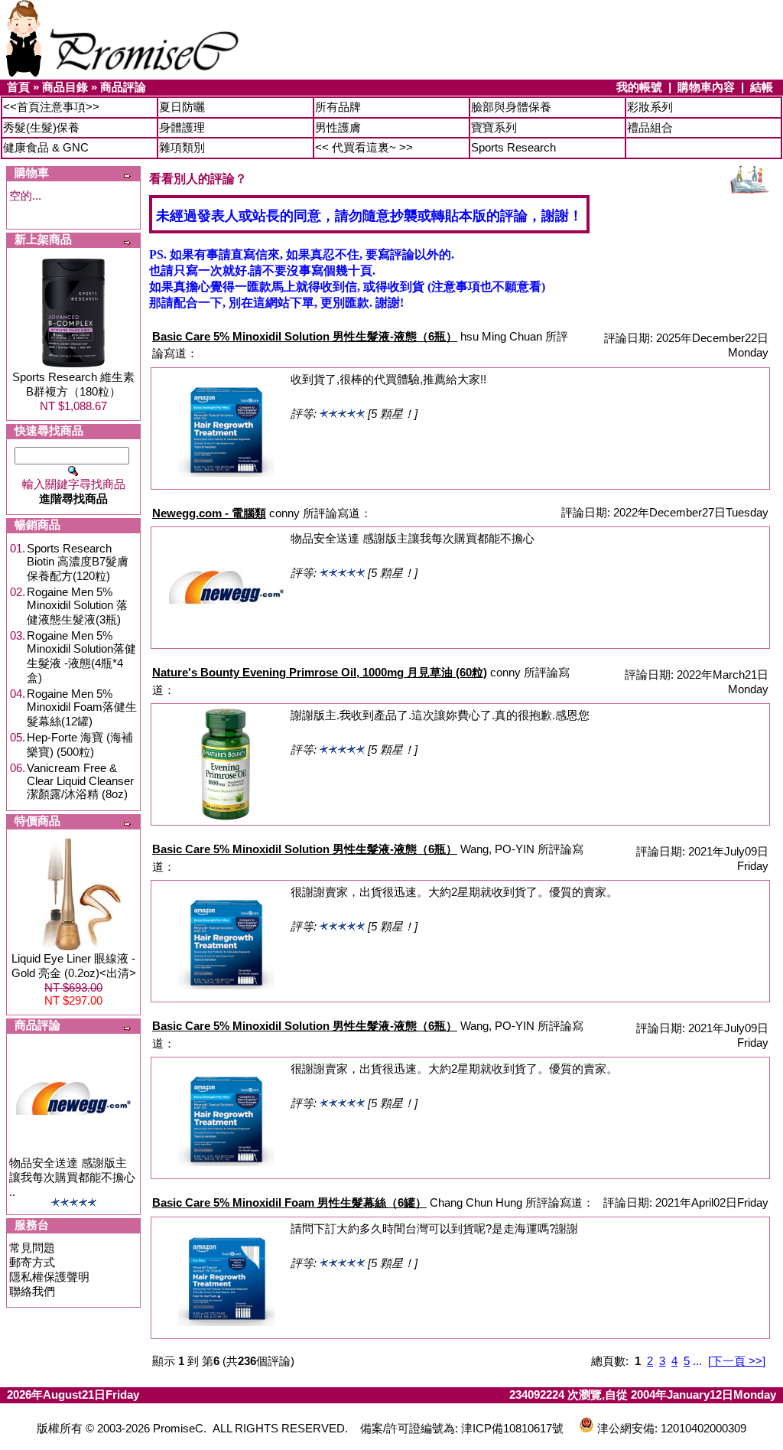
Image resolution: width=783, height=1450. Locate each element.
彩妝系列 (650, 106)
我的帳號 (639, 86)
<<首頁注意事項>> (51, 106)
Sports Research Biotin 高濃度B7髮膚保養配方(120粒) (77, 562)
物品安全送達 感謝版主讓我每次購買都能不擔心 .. (72, 1177)
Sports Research (513, 147)
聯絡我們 (32, 1291)
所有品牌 (338, 106)
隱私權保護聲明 (49, 1276)
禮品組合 (650, 127)
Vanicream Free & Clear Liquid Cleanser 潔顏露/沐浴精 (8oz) (80, 780)
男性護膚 (338, 127)
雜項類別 (182, 147)
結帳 (761, 86)
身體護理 (182, 127)
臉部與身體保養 (511, 106)
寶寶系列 (494, 127)
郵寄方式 (32, 1262)
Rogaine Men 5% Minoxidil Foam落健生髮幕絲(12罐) (82, 707)
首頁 (18, 86)
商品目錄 (65, 86)
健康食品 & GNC (46, 147)
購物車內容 (706, 86)
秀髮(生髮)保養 (41, 127)
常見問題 (32, 1247)
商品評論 (123, 86)
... (697, 1360)
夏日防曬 (182, 106)
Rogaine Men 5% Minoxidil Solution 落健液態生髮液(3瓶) (77, 605)
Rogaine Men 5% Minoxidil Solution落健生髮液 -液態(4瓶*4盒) (81, 656)
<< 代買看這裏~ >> (364, 147)
